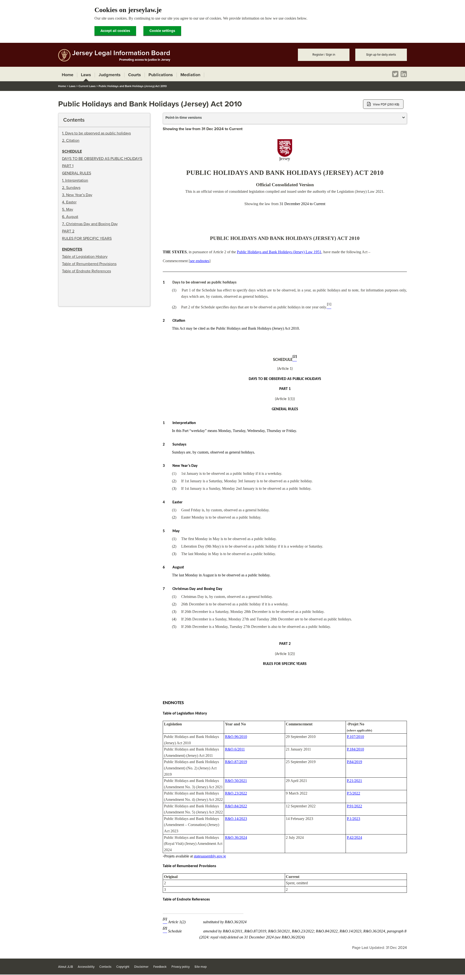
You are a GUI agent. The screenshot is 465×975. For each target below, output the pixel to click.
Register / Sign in (323, 55)
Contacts (105, 967)
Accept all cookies (115, 31)
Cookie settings (162, 31)
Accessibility (86, 967)
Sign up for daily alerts (381, 55)
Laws (72, 86)
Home (62, 86)
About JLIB (65, 967)
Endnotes (72, 249)
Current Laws (87, 86)
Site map (200, 967)
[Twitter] (395, 74)
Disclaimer (141, 967)
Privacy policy (180, 967)
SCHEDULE (72, 151)
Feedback (160, 967)
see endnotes (199, 261)
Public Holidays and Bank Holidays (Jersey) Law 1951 (279, 252)
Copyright (122, 967)
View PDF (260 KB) (386, 104)
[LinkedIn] (404, 74)
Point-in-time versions (183, 117)
